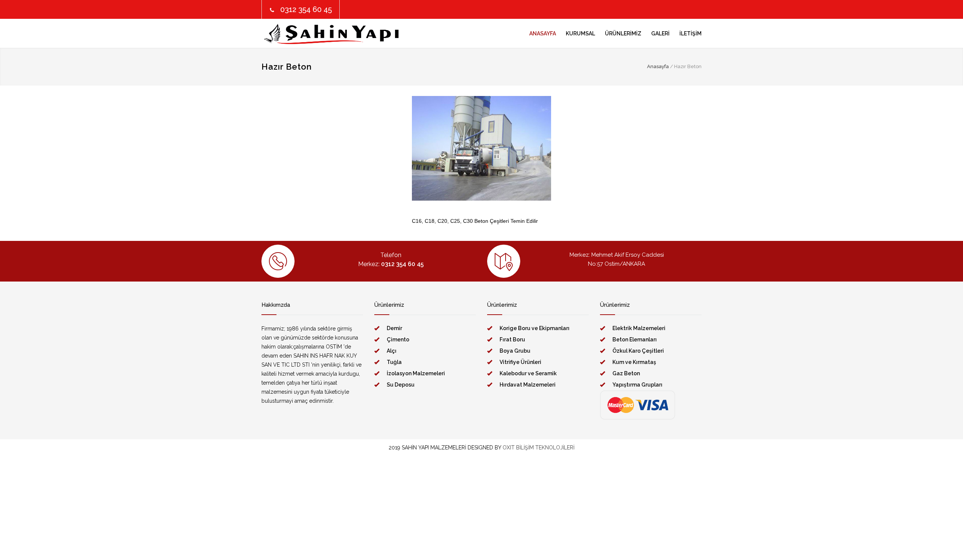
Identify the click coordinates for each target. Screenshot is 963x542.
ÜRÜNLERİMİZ (623, 33)
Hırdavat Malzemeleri (528, 385)
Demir (394, 328)
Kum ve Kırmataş (634, 362)
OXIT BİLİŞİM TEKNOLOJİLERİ (538, 448)
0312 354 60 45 (306, 9)
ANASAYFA (542, 33)
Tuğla (394, 362)
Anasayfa (658, 66)
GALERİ (660, 33)
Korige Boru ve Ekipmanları (535, 328)
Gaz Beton (626, 373)
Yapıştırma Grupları (637, 385)
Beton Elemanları (634, 339)
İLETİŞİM (690, 33)
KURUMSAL (580, 33)
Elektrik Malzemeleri (638, 328)
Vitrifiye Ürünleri (520, 362)
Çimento (398, 339)
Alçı (391, 351)
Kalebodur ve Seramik (528, 373)
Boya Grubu (515, 351)
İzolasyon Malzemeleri (416, 373)
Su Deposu (401, 385)
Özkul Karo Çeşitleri (638, 351)
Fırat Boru (512, 339)
